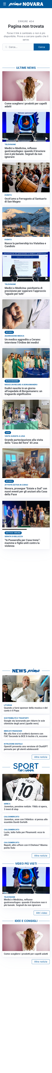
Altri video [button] (41, 912)
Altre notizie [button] (40, 757)
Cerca (41, 47)
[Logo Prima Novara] (26, 4)
